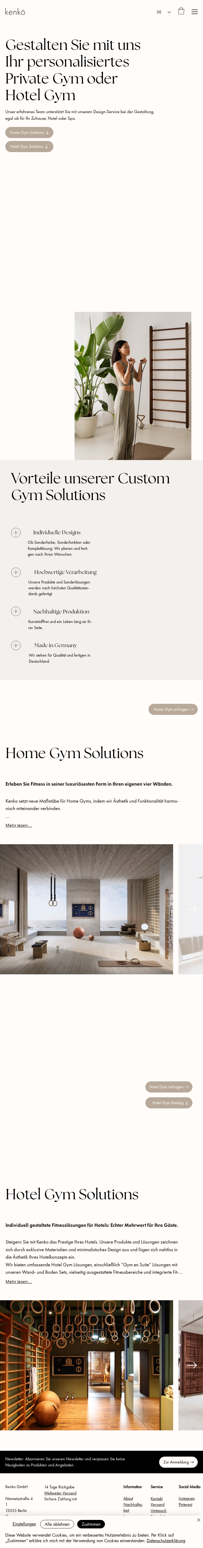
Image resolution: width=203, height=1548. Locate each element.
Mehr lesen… (19, 825)
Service (157, 1486)
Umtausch (159, 1510)
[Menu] (195, 12)
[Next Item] (192, 909)
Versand (157, 1504)
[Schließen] (199, 1520)
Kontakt (157, 1498)
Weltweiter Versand (60, 1493)
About (128, 1498)
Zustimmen (91, 1524)
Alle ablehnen (57, 1524)
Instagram (187, 1498)
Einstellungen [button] (24, 1524)
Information (132, 1486)
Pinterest (185, 1504)
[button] (181, 10)
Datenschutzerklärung (166, 1540)
